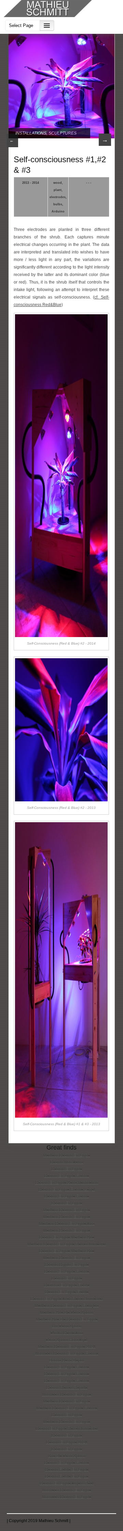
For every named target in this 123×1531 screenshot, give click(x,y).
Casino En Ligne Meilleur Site (66, 1237)
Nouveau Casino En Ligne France (66, 1353)
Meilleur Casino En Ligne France (66, 1408)
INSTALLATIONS (30, 133)
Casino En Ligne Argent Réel (67, 1483)
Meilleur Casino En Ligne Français (67, 1305)
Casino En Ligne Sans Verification (66, 1182)
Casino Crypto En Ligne (66, 1264)
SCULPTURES (63, 133)
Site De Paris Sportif (66, 1455)
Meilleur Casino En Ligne (66, 1155)
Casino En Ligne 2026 (66, 1442)
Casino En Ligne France (66, 1175)
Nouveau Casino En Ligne (66, 1394)
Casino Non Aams (66, 1162)
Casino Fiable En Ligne (66, 1469)
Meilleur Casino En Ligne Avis (67, 1223)
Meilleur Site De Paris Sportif (66, 1312)
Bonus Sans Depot (66, 1360)
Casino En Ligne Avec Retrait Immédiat (66, 1298)
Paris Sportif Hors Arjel (66, 1339)
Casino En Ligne (66, 1169)
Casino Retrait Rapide (66, 1387)
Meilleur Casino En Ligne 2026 (67, 1346)
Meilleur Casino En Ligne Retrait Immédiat (66, 1244)
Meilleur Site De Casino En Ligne (67, 1319)
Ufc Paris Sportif (67, 1326)
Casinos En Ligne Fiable (67, 1285)
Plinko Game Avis (67, 1332)
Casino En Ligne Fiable (66, 1291)
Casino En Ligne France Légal (66, 1189)
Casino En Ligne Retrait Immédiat (67, 1428)
